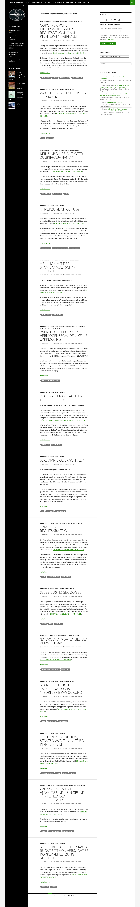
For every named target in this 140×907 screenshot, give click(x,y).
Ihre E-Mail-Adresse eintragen (111, 29)
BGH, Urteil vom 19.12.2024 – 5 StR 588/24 (65, 614)
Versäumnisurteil (54, 831)
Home (27, 2)
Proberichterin (65, 77)
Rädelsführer (66, 576)
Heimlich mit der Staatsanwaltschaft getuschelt (59, 267)
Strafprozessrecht (72, 150)
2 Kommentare (69, 213)
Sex (43, 511)
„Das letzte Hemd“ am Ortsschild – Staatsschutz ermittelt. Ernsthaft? (115, 86)
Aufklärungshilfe (47, 773)
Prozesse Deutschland (67, 523)
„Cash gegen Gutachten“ (62, 396)
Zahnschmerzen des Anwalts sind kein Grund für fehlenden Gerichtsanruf (62, 794)
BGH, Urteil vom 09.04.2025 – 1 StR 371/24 (69, 223)
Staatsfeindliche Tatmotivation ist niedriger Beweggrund (61, 688)
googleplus (111, 20)
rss (119, 20)
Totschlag (59, 623)
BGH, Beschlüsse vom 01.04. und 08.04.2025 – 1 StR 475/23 (64, 420)
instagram (115, 20)
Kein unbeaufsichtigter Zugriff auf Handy (61, 155)
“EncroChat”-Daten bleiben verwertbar (64, 641)
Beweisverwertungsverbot (50, 669)
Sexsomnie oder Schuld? (62, 460)
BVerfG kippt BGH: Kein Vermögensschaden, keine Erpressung (63, 335)
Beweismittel (57, 193)
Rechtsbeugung (78, 77)
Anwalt (44, 831)
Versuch (53, 887)
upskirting (50, 138)
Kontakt (47, 2)
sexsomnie (49, 511)
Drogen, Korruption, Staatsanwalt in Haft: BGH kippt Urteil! (63, 740)
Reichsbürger (63, 721)
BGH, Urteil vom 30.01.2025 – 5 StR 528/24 (55, 660)
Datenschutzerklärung (82, 2)
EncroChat (65, 669)
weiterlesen (45, 73)
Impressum (69, 2)
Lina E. (43, 576)
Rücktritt (45, 887)
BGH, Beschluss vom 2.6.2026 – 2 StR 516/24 (69, 53)
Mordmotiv (52, 721)
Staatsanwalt (74, 248)
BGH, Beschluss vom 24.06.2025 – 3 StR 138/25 (65, 171)
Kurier (65, 773)
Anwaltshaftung (52, 785)
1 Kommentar (69, 40)
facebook (102, 20)
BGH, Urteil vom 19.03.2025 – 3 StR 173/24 (68, 550)
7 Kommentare (69, 101)
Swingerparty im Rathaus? (114, 102)
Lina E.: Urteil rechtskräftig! (54, 529)
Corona (72, 21)
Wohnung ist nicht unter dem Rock (63, 95)
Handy (67, 193)
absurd (42, 785)
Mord (50, 623)
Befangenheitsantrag (60, 248)
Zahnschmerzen (68, 831)
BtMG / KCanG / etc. (46, 635)
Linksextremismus (53, 576)
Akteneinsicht (46, 193)
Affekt (44, 623)
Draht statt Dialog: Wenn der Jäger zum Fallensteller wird (114, 94)
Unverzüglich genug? (59, 209)
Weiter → (71, 895)
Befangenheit (45, 21)
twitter (106, 20)
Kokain (58, 773)
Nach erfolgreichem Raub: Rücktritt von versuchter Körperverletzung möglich (64, 852)
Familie (55, 77)
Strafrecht (69, 89)
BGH (43, 138)
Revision (78, 21)
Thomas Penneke (16, 2)
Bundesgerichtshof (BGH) (59, 21)
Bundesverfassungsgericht (50, 380)
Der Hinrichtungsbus (20, 104)
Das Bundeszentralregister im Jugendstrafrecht (17, 95)
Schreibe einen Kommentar (73, 161)
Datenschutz (111, 39)
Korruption (45, 444)
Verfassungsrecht (53, 328)
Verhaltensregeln (58, 2)
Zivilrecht (82, 785)
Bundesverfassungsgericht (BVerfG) (72, 326)
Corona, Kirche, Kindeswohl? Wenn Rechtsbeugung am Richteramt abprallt (58, 30)
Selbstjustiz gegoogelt (61, 592)
